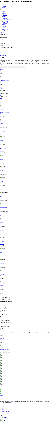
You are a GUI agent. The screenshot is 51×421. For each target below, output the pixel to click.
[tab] (1, 67)
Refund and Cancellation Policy (5, 411)
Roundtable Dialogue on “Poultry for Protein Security (4, 349)
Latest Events (3, 31)
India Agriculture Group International (3, 207)
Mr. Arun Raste (1, 285)
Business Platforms (4, 407)
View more (1, 135)
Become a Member (2, 32)
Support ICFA (3, 7)
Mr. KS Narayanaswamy (2, 274)
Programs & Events (4, 30)
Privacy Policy (3, 410)
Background (4, 11)
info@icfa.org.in (5, 417)
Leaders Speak (1, 137)
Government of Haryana (2, 215)
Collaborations (4, 13)
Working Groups (3, 24)
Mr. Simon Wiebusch (2, 230)
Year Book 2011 (1, 120)
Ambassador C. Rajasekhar (2, 241)
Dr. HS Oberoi (1, 271)
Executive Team (5, 16)
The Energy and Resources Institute (3, 204)
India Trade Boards (5, 23)
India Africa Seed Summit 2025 (2, 77)
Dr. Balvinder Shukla (2, 282)
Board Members (5, 15)
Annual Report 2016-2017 (2, 134)
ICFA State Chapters (5, 21)
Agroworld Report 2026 (2, 69)
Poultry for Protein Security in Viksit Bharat (4, 109)
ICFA (10, 402)
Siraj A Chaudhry (1, 170)
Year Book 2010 (1, 123)
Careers (2, 409)
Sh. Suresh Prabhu (1, 219)
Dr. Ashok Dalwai (1, 222)
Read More (1, 65)
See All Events (2, 350)
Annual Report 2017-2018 (2, 131)
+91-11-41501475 (4, 418)
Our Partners (4, 26)
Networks (3, 25)
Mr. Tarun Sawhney (2, 263)
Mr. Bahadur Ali (1, 252)
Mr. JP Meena (1, 233)
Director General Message (6, 14)
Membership (3, 408)
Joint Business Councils (5, 29)
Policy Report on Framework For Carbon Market (4, 80)
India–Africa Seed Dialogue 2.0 (3, 338)
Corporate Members (5, 18)
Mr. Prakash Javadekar (2, 151)
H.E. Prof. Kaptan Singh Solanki (3, 148)
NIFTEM (1, 196)
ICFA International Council (6, 22)
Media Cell (3, 5)
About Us (3, 405)
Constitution (4, 17)
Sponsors (4, 27)
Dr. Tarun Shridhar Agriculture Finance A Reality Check (5, 112)
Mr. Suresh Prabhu (1, 181)
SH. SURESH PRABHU (3, 53)
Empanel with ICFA (4, 6)
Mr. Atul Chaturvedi (2, 244)
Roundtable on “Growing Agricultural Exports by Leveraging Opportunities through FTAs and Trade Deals (9, 346)
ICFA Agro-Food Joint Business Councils (7, 19)
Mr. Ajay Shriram (1, 159)
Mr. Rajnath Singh (1, 140)
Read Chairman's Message (3, 55)
